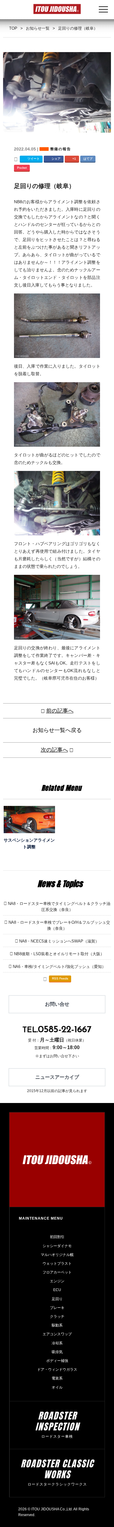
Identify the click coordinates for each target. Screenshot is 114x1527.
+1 (74, 158)
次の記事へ (54, 750)
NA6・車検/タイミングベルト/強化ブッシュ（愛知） (59, 966)
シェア (55, 158)
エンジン (57, 1281)
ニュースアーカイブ (57, 1077)
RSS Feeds (60, 978)
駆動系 (57, 1325)
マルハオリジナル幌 (57, 1255)
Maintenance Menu (41, 1218)
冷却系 (57, 1343)
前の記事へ (60, 711)
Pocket (22, 167)
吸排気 (57, 1352)
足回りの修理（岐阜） (44, 186)
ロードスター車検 (57, 1436)
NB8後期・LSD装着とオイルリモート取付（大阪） (59, 954)
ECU (57, 1290)
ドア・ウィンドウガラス (57, 1369)
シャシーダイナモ (57, 1246)
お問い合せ (57, 1004)
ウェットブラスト (57, 1263)
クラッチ (57, 1316)
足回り (57, 1299)
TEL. (57, 1030)
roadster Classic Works (57, 1469)
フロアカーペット (57, 1272)
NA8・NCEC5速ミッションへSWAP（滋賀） (59, 941)
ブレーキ (57, 1308)
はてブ (87, 158)
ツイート (33, 158)
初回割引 (57, 1237)
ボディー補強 (57, 1361)
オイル (57, 1387)
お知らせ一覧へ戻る (57, 730)
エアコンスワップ (57, 1334)
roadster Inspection (57, 1421)
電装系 (57, 1378)
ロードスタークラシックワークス (57, 1484)
